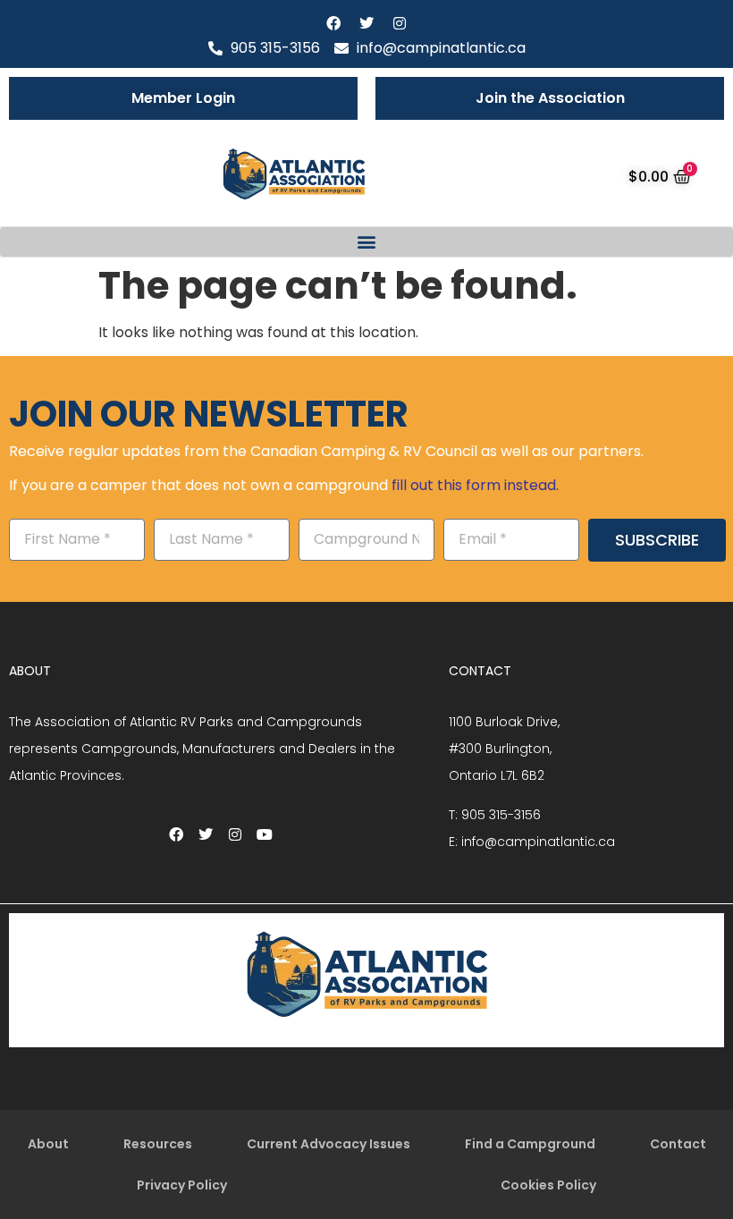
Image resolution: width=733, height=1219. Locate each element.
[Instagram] (399, 23)
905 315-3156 (501, 815)
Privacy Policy (182, 1185)
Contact (678, 1144)
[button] (366, 242)
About (48, 1144)
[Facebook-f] (333, 23)
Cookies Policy (548, 1185)
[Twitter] (366, 23)
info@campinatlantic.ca (538, 842)
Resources (157, 1144)
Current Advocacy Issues (328, 1144)
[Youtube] (264, 834)
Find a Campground (530, 1144)
